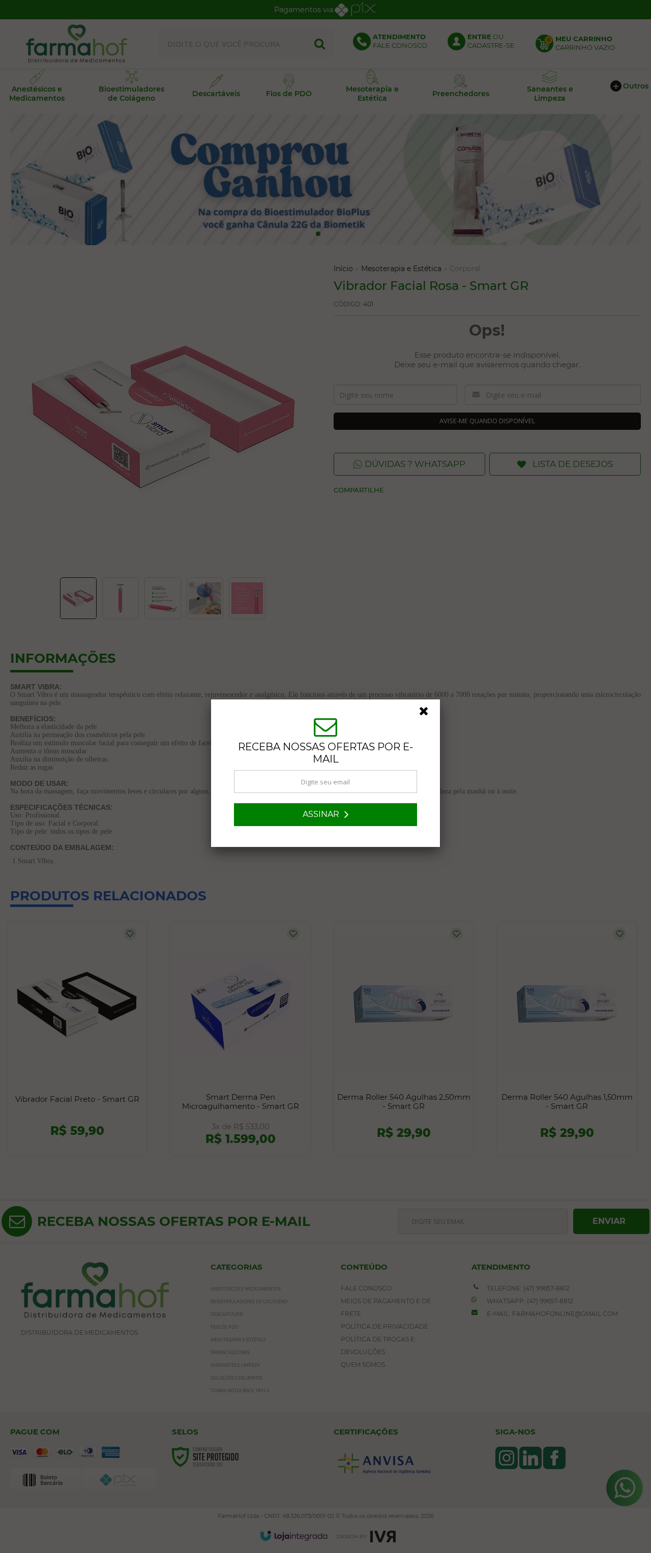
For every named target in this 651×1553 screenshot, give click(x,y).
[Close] (428, 717)
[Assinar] (325, 817)
